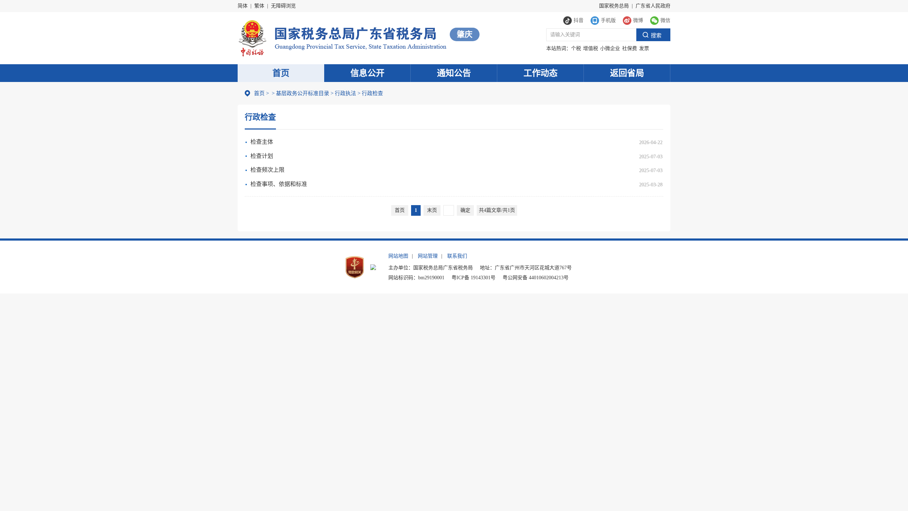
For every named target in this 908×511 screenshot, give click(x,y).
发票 (644, 48)
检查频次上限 (267, 170)
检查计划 (261, 156)
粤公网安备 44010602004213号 (536, 277)
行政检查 (370, 93)
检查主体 (261, 142)
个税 (576, 48)
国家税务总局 (614, 6)
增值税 (590, 48)
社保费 (629, 48)
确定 (465, 210)
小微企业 (610, 48)
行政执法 (343, 93)
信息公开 (367, 73)
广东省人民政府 (653, 6)
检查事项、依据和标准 (278, 184)
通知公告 (454, 73)
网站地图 (398, 256)
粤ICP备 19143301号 (473, 277)
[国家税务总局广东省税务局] (342, 37)
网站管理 (428, 256)
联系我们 (457, 256)
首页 (280, 73)
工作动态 (541, 73)
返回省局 (627, 73)
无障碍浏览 (283, 6)
